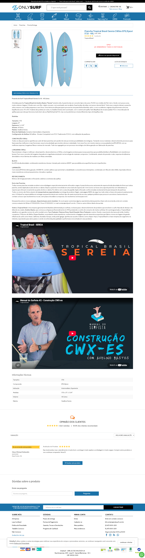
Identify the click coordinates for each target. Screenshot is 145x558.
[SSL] (103, 551)
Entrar (103, 7)
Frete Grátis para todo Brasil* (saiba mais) (71, 1)
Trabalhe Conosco (18, 529)
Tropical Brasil (88, 38)
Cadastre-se (115, 7)
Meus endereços (79, 529)
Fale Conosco (16, 532)
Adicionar (124, 66)
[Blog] (115, 535)
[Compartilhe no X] (91, 66)
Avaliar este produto (73, 463)
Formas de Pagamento (50, 522)
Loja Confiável (16, 522)
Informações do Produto (26, 93)
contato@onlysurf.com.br (115, 522)
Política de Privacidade (21, 543)
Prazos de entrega (49, 519)
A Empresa (15, 519)
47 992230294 (34, 203)
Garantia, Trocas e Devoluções (53, 525)
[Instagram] (111, 535)
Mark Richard (51, 112)
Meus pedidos (78, 525)
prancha (47, 194)
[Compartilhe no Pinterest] (96, 66)
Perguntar (86, 493)
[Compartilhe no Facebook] (86, 66)
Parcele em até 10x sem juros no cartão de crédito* (99, 1)
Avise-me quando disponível (109, 55)
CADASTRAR (118, 507)
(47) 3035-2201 (111, 525)
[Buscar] (89, 7)
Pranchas (22, 183)
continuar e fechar (126, 542)
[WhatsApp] (118, 535)
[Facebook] (107, 535)
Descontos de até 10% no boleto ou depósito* (43, 1)
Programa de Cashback (50, 529)
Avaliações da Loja (18, 535)
